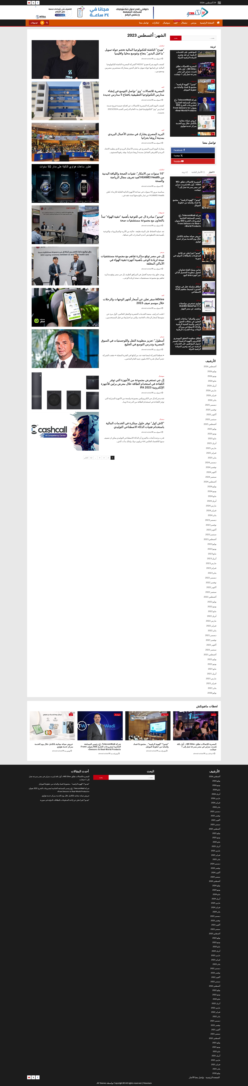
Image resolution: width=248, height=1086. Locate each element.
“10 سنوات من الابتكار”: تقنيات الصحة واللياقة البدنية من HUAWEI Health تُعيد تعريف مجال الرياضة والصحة (133, 177)
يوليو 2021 (211, 659)
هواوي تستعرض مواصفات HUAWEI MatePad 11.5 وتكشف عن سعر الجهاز (190, 306)
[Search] (47, 22)
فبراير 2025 (211, 453)
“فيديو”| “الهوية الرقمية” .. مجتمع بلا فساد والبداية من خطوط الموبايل (185, 87)
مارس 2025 (211, 448)
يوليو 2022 (211, 601)
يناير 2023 (212, 573)
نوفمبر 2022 (211, 582)
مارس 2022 (211, 620)
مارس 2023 (211, 563)
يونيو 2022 (212, 606)
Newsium (147, 1083)
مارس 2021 (211, 678)
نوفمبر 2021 (211, 640)
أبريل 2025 (211, 443)
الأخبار (191, 1077)
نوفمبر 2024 (211, 467)
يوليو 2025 (211, 429)
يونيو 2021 (212, 664)
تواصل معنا (144, 23)
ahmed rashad (146, 59)
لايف (175, 23)
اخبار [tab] (211, 172)
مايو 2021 (212, 669)
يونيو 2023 (212, 549)
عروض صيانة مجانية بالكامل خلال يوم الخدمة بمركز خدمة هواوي (186, 123)
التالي (86, 458)
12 (91, 458)
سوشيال (166, 23)
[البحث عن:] (198, 38)
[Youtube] (29, 3)
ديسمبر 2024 (210, 462)
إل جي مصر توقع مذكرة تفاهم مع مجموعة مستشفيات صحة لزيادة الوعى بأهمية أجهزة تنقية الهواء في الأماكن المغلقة (132, 260)
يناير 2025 (212, 457)
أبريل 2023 (211, 558)
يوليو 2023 (211, 544)
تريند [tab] (184, 172)
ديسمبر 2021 (210, 635)
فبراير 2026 (211, 395)
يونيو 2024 (212, 491)
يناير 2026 (212, 400)
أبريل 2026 (211, 385)
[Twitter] (33, 3)
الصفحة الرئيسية (207, 23)
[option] (193, 70)
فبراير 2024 (211, 510)
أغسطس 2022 (210, 596)
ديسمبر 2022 (210, 577)
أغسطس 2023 (210, 539)
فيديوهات (34, 23)
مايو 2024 (212, 496)
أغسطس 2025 (210, 424)
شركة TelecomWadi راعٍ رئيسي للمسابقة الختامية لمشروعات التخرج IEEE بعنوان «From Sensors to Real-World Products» (184, 105)
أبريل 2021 (211, 673)
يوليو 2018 (211, 693)
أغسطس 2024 (210, 481)
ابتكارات (155, 23)
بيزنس (193, 23)
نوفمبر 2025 (211, 409)
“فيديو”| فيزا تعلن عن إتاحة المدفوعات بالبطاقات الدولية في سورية (187, 256)
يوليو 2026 (211, 371)
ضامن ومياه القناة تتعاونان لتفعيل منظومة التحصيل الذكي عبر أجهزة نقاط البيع (188, 273)
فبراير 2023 (211, 568)
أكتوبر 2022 (211, 587)
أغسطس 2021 (210, 654)
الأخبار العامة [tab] (197, 172)
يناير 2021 (212, 688)
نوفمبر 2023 (211, 525)
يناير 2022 (212, 630)
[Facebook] (38, 3)
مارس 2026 (211, 390)
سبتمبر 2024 (210, 477)
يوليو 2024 (211, 486)
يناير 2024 (212, 515)
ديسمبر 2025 (210, 405)
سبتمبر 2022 (210, 592)
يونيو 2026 (212, 376)
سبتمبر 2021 (210, 649)
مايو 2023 (212, 553)
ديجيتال (184, 23)
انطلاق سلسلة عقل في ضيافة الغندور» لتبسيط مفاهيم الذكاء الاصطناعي (188, 289)
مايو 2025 (212, 438)
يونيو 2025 (212, 433)
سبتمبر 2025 (210, 419)
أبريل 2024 (211, 501)
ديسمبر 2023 (210, 520)
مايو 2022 (212, 611)
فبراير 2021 (211, 683)
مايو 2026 (212, 381)
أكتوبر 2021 (211, 644)
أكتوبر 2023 (211, 529)
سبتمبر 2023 (210, 534)
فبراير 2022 (211, 625)
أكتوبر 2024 (211, 472)
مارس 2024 (211, 505)
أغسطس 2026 (210, 366)
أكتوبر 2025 (211, 414)
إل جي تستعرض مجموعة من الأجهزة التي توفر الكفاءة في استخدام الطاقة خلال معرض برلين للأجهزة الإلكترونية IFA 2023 (132, 383)
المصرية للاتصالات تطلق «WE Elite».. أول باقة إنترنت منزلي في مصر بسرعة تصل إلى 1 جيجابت (185, 70)
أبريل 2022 (211, 616)
